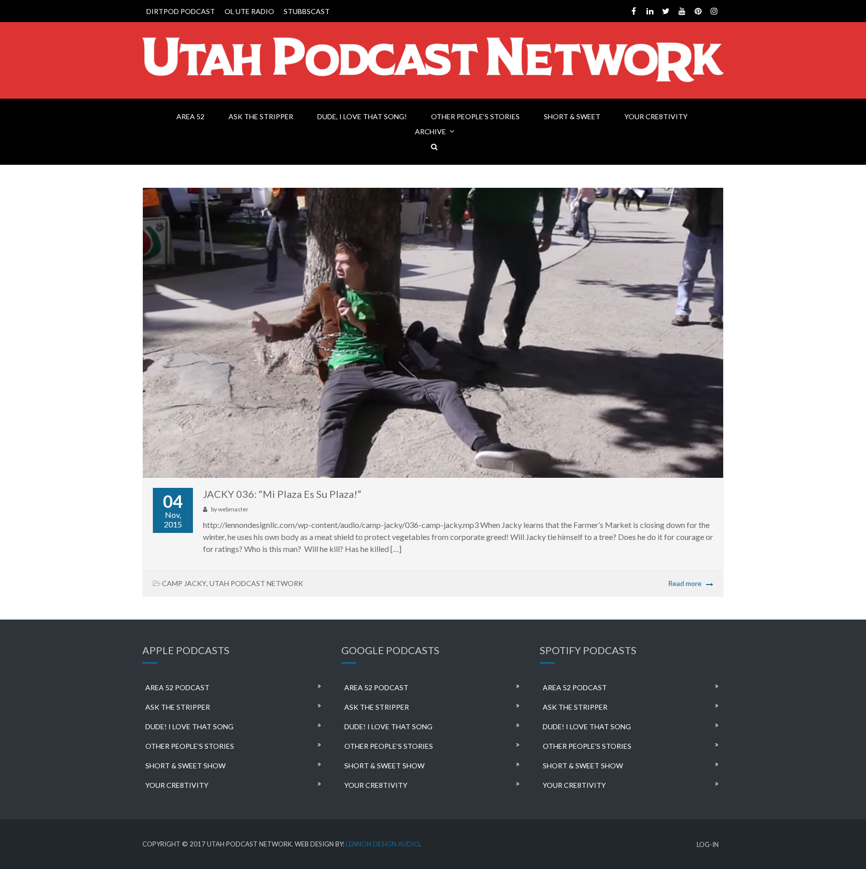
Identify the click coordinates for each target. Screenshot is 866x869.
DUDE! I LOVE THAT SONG (189, 726)
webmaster (233, 509)
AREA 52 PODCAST (177, 687)
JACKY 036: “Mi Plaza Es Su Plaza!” (282, 494)
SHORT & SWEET (572, 116)
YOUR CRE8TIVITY (656, 116)
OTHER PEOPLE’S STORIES (475, 116)
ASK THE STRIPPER (261, 116)
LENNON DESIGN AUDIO (382, 844)
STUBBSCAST (307, 11)
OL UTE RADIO (249, 11)
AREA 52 (190, 116)
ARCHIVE (430, 131)
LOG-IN (708, 844)
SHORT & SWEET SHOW (185, 765)
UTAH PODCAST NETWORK (256, 583)
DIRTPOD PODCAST (180, 11)
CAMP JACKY (184, 583)
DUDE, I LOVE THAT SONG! (362, 116)
